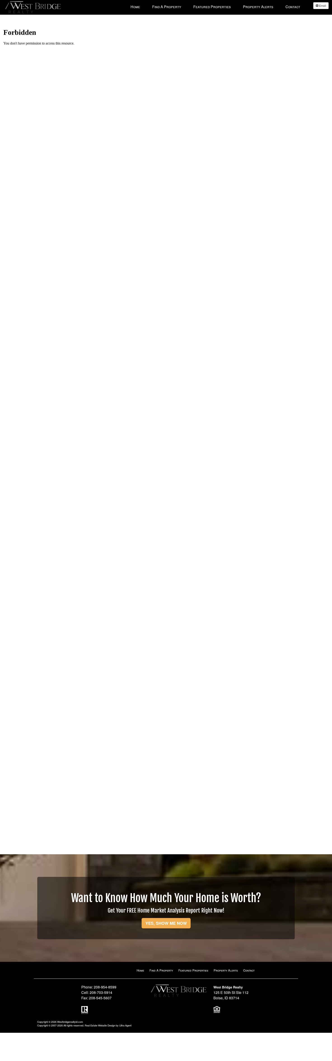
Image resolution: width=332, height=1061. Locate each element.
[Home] (32, 6)
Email (322, 5)
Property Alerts (226, 970)
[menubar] (215, 6)
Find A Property (161, 970)
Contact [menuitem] (292, 6)
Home (140, 970)
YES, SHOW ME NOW (166, 923)
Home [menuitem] (135, 6)
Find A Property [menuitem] (166, 6)
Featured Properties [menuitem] (212, 6)
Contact (249, 970)
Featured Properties (193, 970)
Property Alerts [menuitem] (258, 6)
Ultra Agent (125, 1025)
